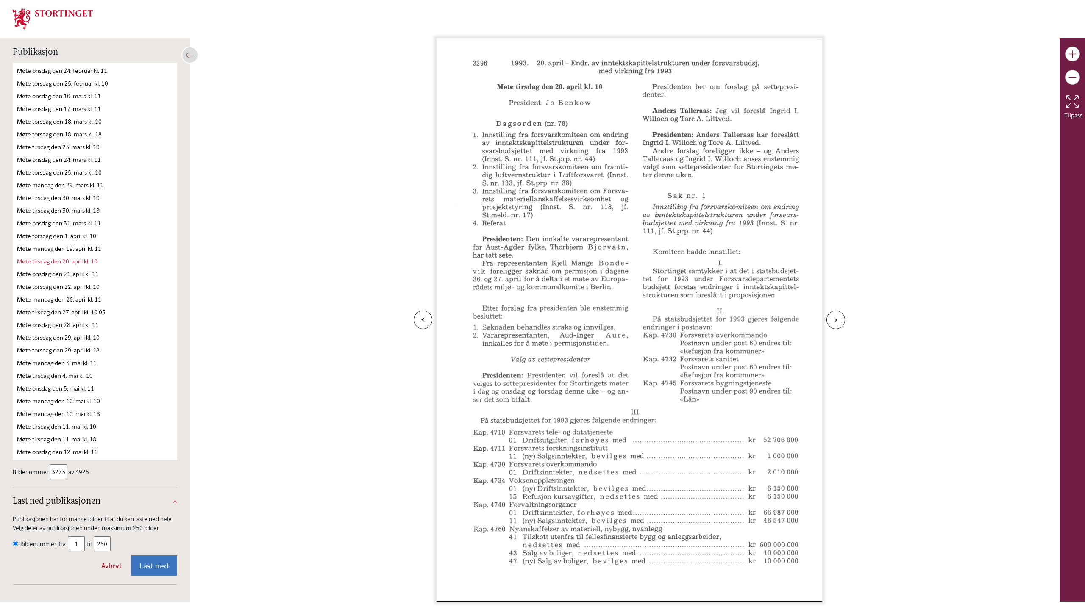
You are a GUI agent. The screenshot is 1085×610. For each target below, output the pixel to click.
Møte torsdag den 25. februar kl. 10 (62, 83)
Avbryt (111, 565)
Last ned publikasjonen (56, 501)
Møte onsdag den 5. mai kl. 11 (55, 388)
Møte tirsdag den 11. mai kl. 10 (56, 426)
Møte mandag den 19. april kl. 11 (59, 248)
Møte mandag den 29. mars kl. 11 (60, 185)
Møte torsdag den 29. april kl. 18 (58, 350)
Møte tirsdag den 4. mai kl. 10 (55, 376)
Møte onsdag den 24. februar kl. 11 (62, 71)
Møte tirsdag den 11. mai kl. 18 (56, 439)
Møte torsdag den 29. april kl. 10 (58, 337)
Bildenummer (31, 472)
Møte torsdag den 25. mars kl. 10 (59, 172)
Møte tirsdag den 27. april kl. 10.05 (61, 312)
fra (62, 544)
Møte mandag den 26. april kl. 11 (59, 299)
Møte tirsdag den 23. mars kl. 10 (58, 147)
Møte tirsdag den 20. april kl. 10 (57, 261)
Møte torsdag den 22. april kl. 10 (58, 287)
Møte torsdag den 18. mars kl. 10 (59, 121)
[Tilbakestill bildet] (1072, 101)
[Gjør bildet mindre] (1072, 77)
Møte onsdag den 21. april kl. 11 (58, 274)
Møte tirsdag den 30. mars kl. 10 (58, 198)
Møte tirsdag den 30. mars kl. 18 (58, 210)
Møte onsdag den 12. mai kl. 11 (57, 452)
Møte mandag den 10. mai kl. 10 (58, 401)
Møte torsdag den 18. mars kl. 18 (59, 134)
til (89, 544)
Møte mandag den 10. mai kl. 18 (58, 414)
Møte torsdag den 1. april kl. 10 (56, 236)
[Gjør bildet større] (1072, 54)
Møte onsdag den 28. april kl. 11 (58, 325)
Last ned (154, 565)
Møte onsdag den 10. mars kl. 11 (59, 96)
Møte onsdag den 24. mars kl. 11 (59, 159)
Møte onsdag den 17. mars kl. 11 (59, 109)
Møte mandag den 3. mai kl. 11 (57, 363)
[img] (53, 18)
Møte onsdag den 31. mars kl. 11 (59, 223)
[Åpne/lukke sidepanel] (189, 55)
